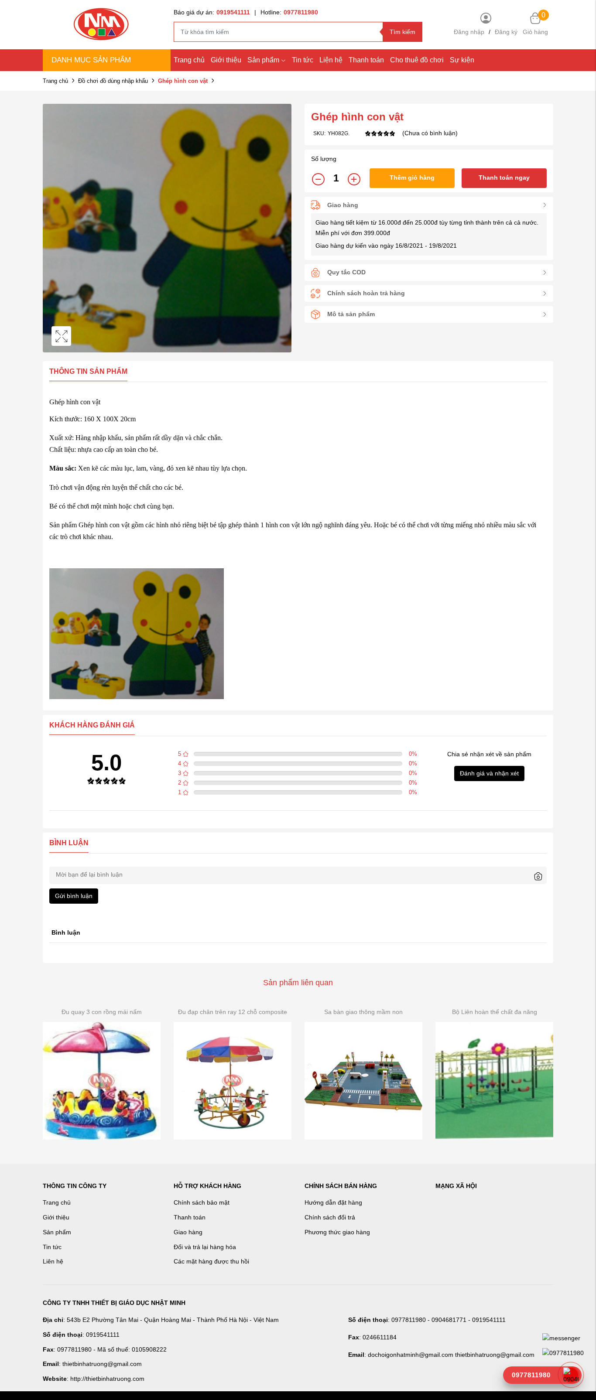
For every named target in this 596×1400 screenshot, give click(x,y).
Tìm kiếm (402, 31)
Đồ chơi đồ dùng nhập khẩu (113, 81)
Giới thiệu (226, 60)
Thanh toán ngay (504, 177)
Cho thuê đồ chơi (417, 60)
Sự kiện (462, 60)
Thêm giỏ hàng (412, 177)
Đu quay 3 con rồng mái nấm (102, 1011)
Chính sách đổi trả (330, 1217)
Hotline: (289, 12)
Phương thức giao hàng (337, 1232)
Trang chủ (189, 60)
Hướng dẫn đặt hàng (333, 1202)
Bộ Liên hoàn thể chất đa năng (494, 1011)
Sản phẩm (263, 60)
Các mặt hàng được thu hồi (211, 1261)
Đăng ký (506, 31)
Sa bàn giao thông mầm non (363, 1011)
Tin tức (302, 60)
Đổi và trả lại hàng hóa (205, 1246)
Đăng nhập (469, 31)
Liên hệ (53, 1261)
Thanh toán (366, 60)
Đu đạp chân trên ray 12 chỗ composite (232, 1011)
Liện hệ (331, 60)
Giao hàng (188, 1232)
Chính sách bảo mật (201, 1202)
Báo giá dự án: (212, 12)
